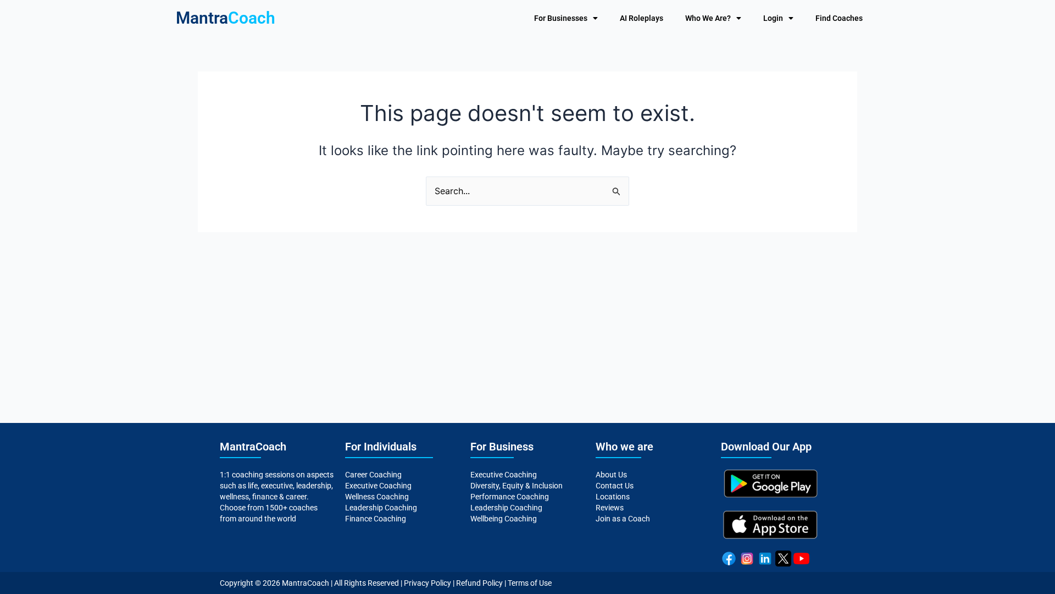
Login (773, 18)
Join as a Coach (623, 518)
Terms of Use (530, 583)
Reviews (610, 507)
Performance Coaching (509, 496)
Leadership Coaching (381, 507)
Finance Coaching (375, 518)
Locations (613, 496)
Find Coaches (839, 18)
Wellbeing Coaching (503, 518)
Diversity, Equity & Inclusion (516, 485)
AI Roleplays (641, 18)
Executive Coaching (378, 485)
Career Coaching (373, 474)
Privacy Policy (427, 583)
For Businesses (560, 18)
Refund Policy (479, 583)
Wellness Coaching (377, 496)
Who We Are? (708, 18)
